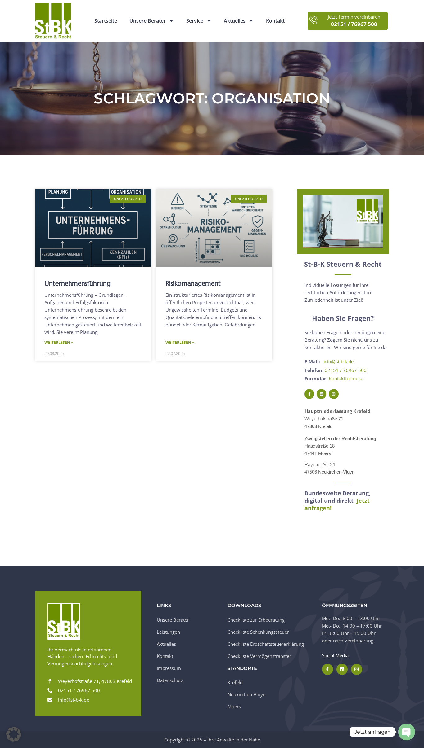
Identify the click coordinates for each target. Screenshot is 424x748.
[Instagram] (333, 394)
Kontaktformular (346, 378)
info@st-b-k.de (339, 361)
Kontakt (275, 21)
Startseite (105, 21)
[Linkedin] (321, 394)
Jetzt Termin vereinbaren (354, 17)
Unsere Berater (147, 21)
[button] (13, 734)
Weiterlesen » (58, 342)
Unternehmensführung (77, 283)
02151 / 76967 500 (346, 370)
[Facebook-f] (309, 394)
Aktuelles (235, 21)
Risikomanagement (193, 283)
